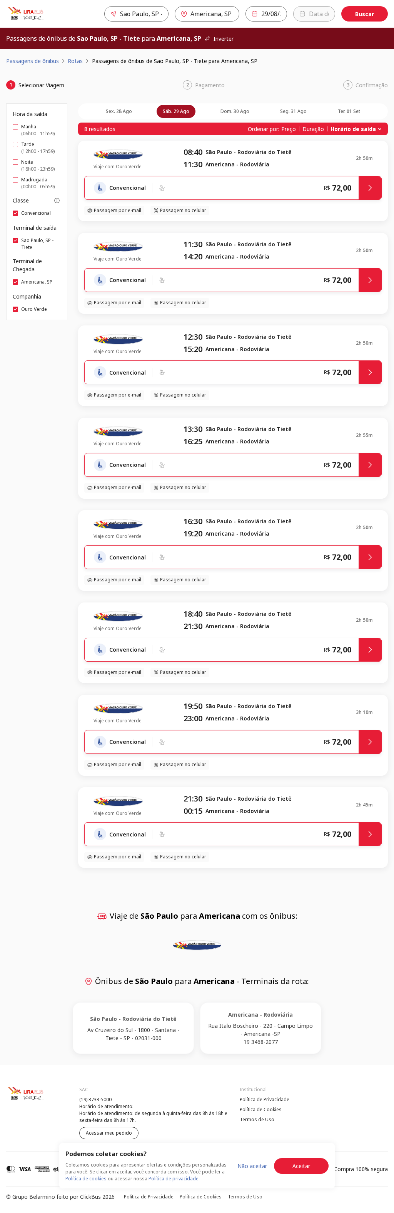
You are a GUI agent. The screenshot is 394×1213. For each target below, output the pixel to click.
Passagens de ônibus (32, 61)
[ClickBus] (27, 1098)
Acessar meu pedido (109, 1133)
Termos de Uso (257, 1119)
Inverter (224, 38)
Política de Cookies (261, 1109)
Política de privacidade (174, 1178)
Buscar (364, 14)
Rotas (75, 61)
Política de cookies (86, 1178)
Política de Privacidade (264, 1099)
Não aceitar (252, 1166)
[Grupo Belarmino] (40, 14)
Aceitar (301, 1166)
